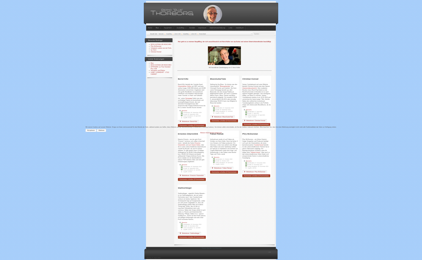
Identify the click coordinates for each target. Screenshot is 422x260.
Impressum (218, 133)
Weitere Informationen (207, 133)
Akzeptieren (91, 130)
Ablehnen (101, 130)
